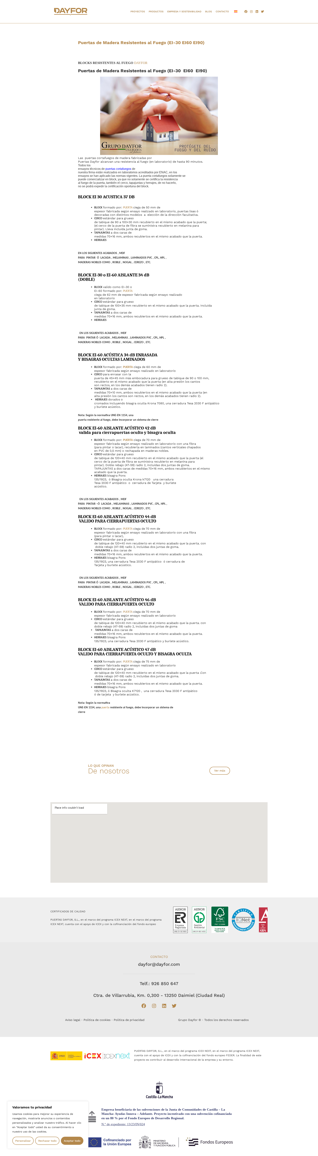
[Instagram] (251, 11)
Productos (156, 11)
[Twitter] (262, 11)
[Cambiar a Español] (235, 11)
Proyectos (137, 11)
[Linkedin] (256, 11)
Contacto (222, 11)
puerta (105, 707)
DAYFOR (140, 63)
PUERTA (127, 207)
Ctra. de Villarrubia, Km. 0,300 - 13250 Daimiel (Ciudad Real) (159, 995)
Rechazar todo (47, 1140)
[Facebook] (245, 11)
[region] (47, 1125)
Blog (208, 11)
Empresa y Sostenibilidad (184, 11)
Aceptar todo (72, 1140)
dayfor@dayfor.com (159, 964)
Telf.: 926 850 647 (159, 983)
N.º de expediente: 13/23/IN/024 (123, 1124)
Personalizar (23, 1140)
